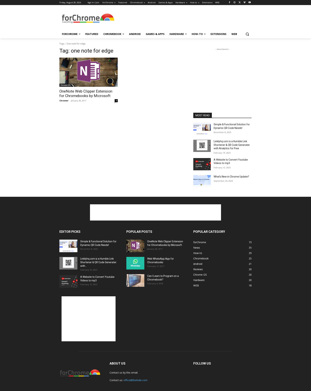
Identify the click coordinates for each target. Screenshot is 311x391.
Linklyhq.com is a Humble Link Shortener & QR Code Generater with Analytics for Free (232, 145)
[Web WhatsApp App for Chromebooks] (135, 263)
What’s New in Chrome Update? (231, 176)
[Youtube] (249, 3)
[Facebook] (229, 3)
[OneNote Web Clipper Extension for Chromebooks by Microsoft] (88, 72)
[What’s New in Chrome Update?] (202, 181)
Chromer (63, 100)
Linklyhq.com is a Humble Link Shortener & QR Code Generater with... (98, 262)
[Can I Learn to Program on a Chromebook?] (135, 280)
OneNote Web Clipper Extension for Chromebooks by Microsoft (85, 93)
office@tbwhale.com (135, 380)
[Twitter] (240, 3)
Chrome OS (65, 85)
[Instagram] (235, 3)
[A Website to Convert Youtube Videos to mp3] (202, 164)
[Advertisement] (182, 19)
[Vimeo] (244, 3)
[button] (247, 34)
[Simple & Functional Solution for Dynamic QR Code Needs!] (202, 129)
